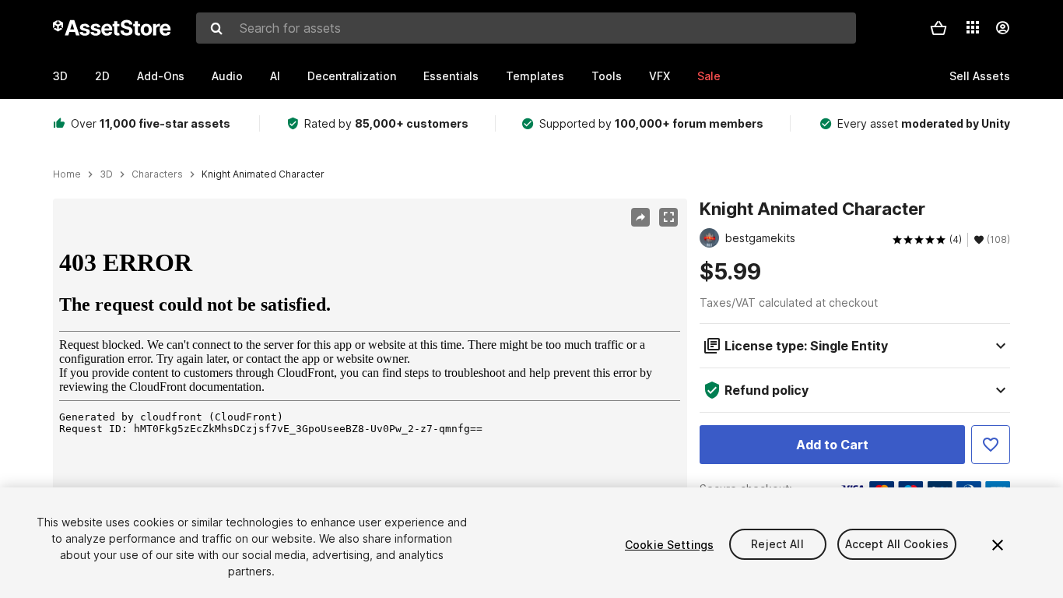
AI (275, 76)
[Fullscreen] (668, 217)
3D (60, 76)
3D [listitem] (106, 174)
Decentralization (351, 76)
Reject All (777, 544)
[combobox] (526, 28)
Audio (227, 76)
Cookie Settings (669, 544)
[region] (369, 410)
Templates (535, 76)
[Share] (640, 217)
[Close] (997, 545)
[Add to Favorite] (990, 444)
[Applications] (972, 27)
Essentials (451, 76)
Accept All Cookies (897, 544)
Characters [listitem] (157, 174)
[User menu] (1002, 28)
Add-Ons (160, 76)
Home (67, 174)
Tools (606, 76)
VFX (659, 76)
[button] (938, 28)
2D (102, 76)
